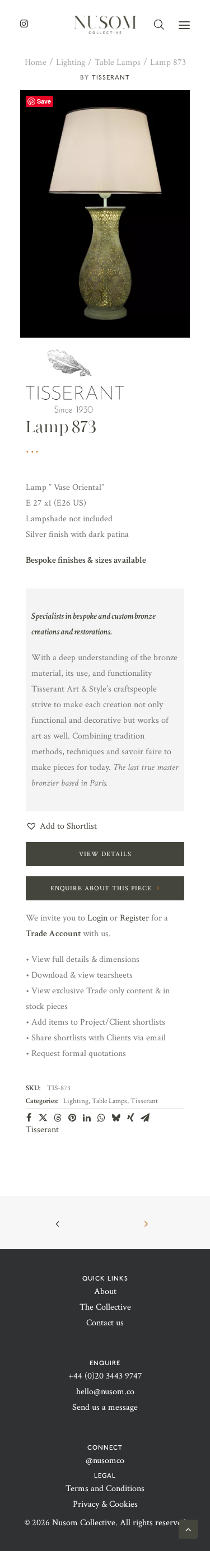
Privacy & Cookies (105, 1504)
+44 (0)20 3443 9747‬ (105, 1376)
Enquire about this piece (101, 888)
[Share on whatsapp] (101, 1117)
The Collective (105, 1307)
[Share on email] (145, 1117)
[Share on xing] (130, 1117)
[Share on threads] (57, 1117)
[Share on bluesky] (116, 1117)
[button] (184, 25)
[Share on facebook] (28, 1117)
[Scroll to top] (188, 1528)
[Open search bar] (159, 25)
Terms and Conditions (105, 1488)
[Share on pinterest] (72, 1117)
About (105, 1291)
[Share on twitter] (43, 1117)
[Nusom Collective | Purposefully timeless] (105, 25)
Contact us (105, 1323)
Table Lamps (118, 62)
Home (35, 62)
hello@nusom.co (105, 1392)
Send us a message (105, 1407)
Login (97, 918)
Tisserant (111, 77)
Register (134, 918)
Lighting (70, 62)
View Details (105, 854)
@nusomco (105, 1460)
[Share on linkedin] (87, 1117)
